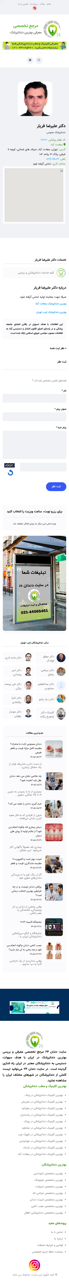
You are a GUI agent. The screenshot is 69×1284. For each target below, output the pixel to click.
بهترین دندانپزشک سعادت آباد (50, 304)
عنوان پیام (60, 409)
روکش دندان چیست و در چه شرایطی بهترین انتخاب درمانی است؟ (27, 891)
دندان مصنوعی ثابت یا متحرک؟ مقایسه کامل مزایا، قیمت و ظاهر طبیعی (26, 748)
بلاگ (42, 4)
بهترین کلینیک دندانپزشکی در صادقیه (42, 1128)
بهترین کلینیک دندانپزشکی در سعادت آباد (40, 1154)
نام (64, 391)
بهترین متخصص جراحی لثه (48, 1193)
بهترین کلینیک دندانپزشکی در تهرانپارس (41, 1141)
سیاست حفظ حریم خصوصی (47, 1252)
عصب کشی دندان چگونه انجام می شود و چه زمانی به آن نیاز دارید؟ (24, 947)
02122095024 (52, 159)
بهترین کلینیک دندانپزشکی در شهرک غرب (40, 1134)
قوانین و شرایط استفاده (50, 1245)
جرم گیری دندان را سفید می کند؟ (25, 804)
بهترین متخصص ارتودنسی (48, 1173)
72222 (44, 140)
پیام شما (61, 428)
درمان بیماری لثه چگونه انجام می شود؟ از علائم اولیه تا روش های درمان (25, 831)
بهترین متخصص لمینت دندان (46, 1200)
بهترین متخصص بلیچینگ (48, 1180)
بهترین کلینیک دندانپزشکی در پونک (43, 1121)
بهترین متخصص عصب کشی (47, 1206)
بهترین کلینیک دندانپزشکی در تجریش (42, 1102)
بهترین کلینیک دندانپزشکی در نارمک (43, 1148)
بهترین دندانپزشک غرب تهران (51, 312)
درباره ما (34, 4)
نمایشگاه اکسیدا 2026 (31, 922)
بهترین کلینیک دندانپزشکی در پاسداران (41, 1115)
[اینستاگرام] (34, 9)
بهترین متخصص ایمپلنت (49, 1186)
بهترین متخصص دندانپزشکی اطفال (43, 1213)
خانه (49, 4)
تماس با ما (23, 4)
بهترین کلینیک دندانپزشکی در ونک (44, 1095)
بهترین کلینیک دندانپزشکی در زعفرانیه (42, 1108)
